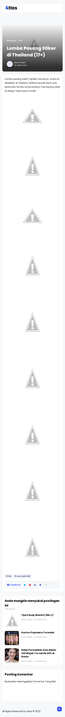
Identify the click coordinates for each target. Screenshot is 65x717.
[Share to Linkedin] (35, 585)
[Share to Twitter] (25, 585)
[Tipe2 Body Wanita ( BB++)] (12, 620)
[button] (45, 585)
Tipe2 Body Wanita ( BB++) (37, 615)
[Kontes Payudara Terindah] (12, 638)
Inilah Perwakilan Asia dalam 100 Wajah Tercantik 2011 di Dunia (38, 653)
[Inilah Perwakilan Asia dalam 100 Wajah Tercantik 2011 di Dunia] (12, 655)
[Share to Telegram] (40, 585)
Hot (21, 40)
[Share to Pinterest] (30, 585)
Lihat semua (10, 609)
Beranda (11, 40)
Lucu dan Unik (23, 576)
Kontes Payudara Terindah (37, 632)
